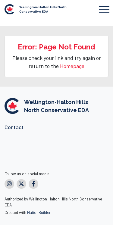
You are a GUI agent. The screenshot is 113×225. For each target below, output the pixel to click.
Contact (14, 127)
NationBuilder (39, 212)
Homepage (72, 66)
